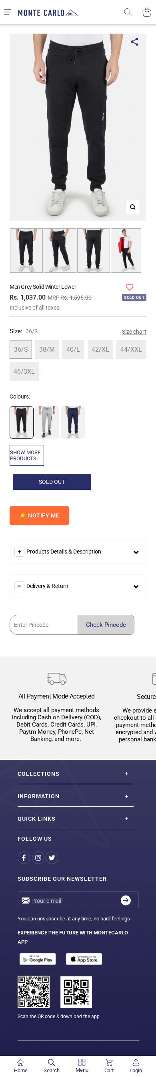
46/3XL (24, 371)
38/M (47, 349)
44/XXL (131, 349)
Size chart (134, 331)
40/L (73, 349)
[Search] (133, 12)
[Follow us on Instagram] (39, 858)
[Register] (126, 900)
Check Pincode (106, 624)
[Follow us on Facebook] (25, 858)
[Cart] (147, 12)
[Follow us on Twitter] (53, 858)
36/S (21, 349)
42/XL (100, 349)
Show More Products (25, 455)
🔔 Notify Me (39, 515)
